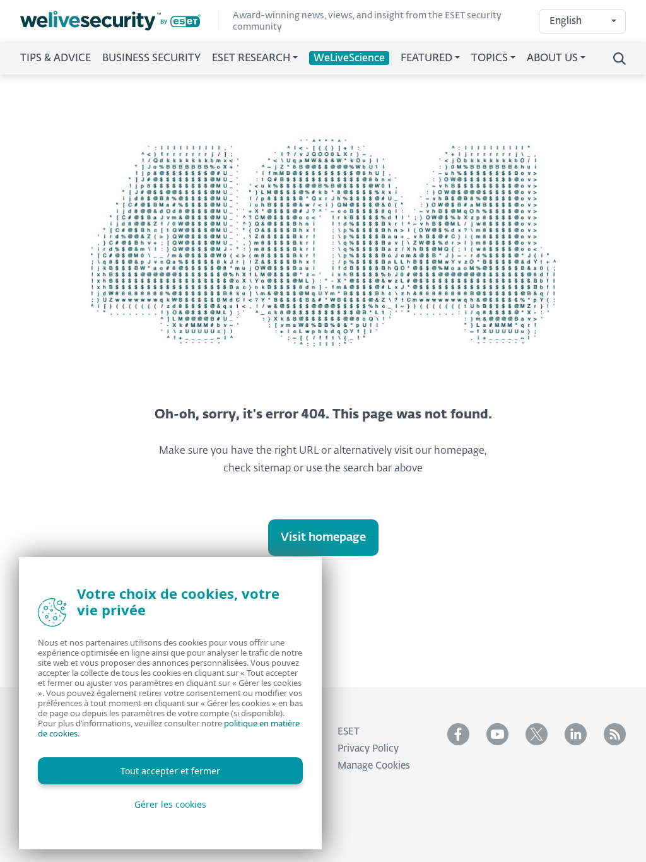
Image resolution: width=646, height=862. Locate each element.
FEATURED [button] (426, 59)
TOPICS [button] (489, 59)
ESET (349, 731)
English (565, 21)
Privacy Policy (368, 748)
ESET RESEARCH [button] (251, 59)
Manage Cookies (374, 765)
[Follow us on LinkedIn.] (576, 734)
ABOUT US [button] (552, 59)
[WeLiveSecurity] (119, 20)
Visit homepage (323, 537)
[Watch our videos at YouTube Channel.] (497, 734)
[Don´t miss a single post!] (615, 734)
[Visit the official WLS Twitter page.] (537, 734)
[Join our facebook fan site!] (458, 734)
